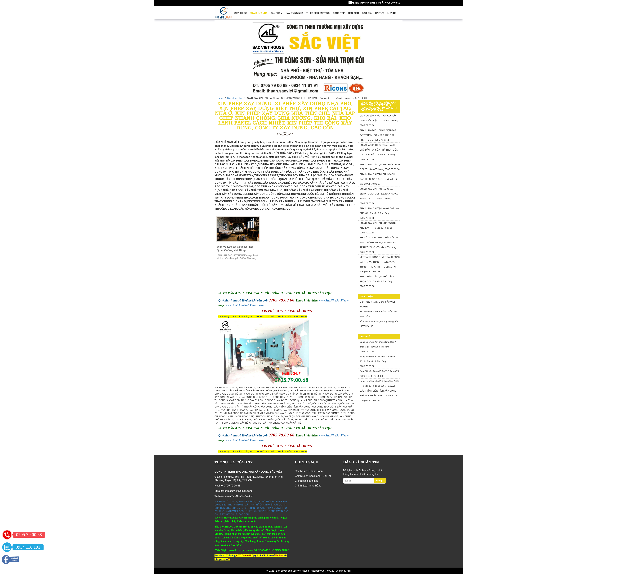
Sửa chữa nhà (258, 13)
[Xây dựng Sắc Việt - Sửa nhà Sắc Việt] (308, 58)
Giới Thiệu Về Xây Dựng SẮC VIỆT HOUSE (377, 304)
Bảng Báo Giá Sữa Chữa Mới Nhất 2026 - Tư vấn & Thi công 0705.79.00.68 (377, 361)
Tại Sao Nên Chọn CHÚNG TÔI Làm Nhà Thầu (378, 314)
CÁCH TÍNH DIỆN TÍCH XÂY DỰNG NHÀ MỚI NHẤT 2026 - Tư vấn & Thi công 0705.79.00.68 (378, 395)
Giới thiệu (240, 13)
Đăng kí (380, 480)
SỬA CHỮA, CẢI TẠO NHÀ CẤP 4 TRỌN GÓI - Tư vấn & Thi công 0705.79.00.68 (377, 281)
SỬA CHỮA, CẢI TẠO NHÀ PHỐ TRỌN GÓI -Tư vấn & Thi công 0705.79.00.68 (380, 167)
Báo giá (367, 13)
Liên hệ (391, 13)
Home (220, 98)
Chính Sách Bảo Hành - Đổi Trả (313, 476)
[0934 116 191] (7, 547)
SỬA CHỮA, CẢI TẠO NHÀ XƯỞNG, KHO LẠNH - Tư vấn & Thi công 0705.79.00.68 (378, 228)
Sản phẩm (276, 13)
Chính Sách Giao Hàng (308, 485)
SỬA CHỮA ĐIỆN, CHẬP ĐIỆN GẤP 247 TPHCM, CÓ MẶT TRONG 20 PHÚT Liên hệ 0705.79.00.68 (378, 135)
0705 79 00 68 (392, 2)
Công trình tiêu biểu (346, 13)
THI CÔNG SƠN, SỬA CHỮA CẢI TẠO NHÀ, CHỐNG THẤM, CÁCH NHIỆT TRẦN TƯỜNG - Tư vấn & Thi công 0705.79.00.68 (379, 244)
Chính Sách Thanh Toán (309, 471)
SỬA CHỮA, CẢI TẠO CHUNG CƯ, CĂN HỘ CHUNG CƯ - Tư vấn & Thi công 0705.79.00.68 (378, 179)
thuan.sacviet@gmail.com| (366, 2)
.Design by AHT (342, 570)
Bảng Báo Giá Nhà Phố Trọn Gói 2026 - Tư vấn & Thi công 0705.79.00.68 (379, 383)
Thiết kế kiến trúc (318, 13)
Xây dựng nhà (294, 13)
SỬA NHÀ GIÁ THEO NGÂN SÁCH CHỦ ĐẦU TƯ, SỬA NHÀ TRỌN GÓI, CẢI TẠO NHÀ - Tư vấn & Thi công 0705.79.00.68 (379, 152)
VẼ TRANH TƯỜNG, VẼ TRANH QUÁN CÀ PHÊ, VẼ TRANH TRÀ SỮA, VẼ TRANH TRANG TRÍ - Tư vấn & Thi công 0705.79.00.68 (380, 264)
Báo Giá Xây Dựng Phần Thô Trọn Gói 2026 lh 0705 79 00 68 (379, 373)
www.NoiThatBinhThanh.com (244, 305)
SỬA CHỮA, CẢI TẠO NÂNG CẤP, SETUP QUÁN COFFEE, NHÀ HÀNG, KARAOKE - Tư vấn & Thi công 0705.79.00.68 (379, 196)
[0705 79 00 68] (7, 535)
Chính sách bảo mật (306, 480)
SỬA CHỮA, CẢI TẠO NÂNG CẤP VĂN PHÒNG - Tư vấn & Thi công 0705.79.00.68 (379, 213)
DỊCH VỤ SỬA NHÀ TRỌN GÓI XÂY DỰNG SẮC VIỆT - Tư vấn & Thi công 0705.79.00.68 (379, 120)
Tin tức (379, 13)
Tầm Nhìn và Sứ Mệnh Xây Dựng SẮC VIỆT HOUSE (379, 324)
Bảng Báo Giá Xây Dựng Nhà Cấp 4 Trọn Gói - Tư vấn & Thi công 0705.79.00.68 (378, 347)
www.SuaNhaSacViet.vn (333, 300)
